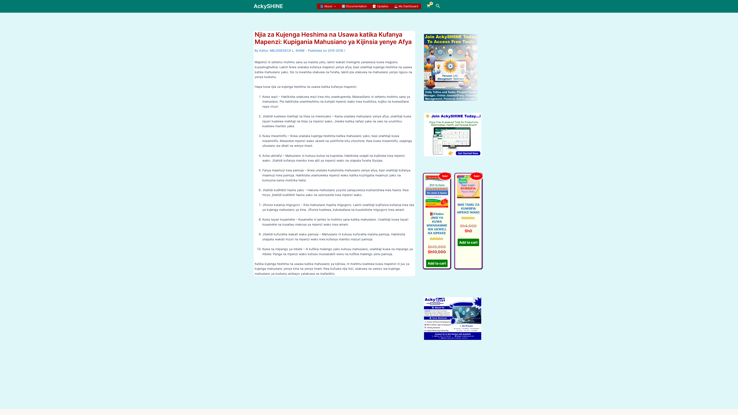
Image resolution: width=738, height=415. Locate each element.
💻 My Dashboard (406, 6)
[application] (334, 6)
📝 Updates (380, 6)
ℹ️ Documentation (354, 6)
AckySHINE (268, 6)
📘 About (326, 6)
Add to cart (436, 262)
